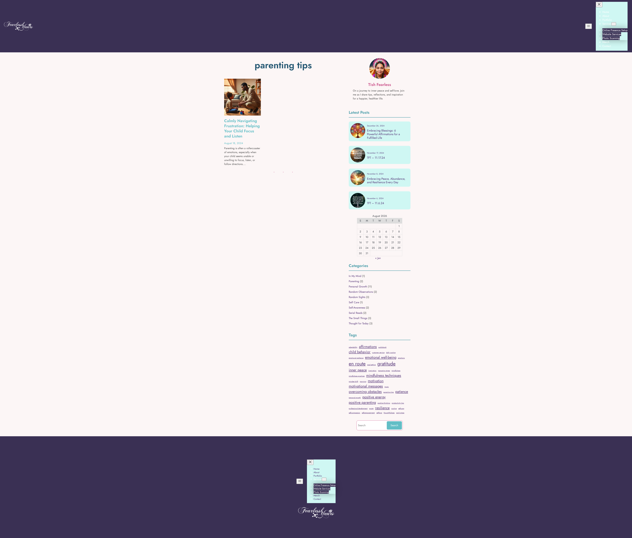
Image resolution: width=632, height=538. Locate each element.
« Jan (378, 258)
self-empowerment (368, 413)
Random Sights (357, 297)
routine (394, 408)
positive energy (374, 397)
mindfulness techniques (383, 375)
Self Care (354, 302)
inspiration (372, 370)
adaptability (353, 347)
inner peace (358, 370)
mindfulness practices (357, 376)
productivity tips (398, 403)
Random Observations (361, 292)
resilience (382, 407)
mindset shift (353, 381)
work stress (400, 413)
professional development (358, 408)
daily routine (390, 352)
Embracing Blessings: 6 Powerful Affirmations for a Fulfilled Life (383, 134)
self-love (379, 413)
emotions (401, 358)
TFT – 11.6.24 (375, 203)
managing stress (384, 370)
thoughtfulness (389, 413)
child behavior (359, 351)
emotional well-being (380, 357)
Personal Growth (358, 286)
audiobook (382, 347)
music (386, 387)
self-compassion (354, 413)
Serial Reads (355, 313)
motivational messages (366, 386)
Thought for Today (359, 323)
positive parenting (362, 402)
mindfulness (396, 370)
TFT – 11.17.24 (376, 158)
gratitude (386, 363)
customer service (378, 352)
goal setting (371, 364)
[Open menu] (588, 26)
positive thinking (384, 403)
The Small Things (358, 318)
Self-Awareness (357, 307)
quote (371, 408)
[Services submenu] (613, 24)
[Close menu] (599, 4)
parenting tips (388, 392)
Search (394, 425)
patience (401, 391)
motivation (375, 380)
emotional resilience (356, 358)
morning (363, 381)
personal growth (355, 397)
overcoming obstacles (365, 391)
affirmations (368, 346)
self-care (401, 408)
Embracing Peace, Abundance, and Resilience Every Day (386, 180)
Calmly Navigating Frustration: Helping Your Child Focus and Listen (242, 128)
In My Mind (355, 276)
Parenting (354, 281)
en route (357, 363)
